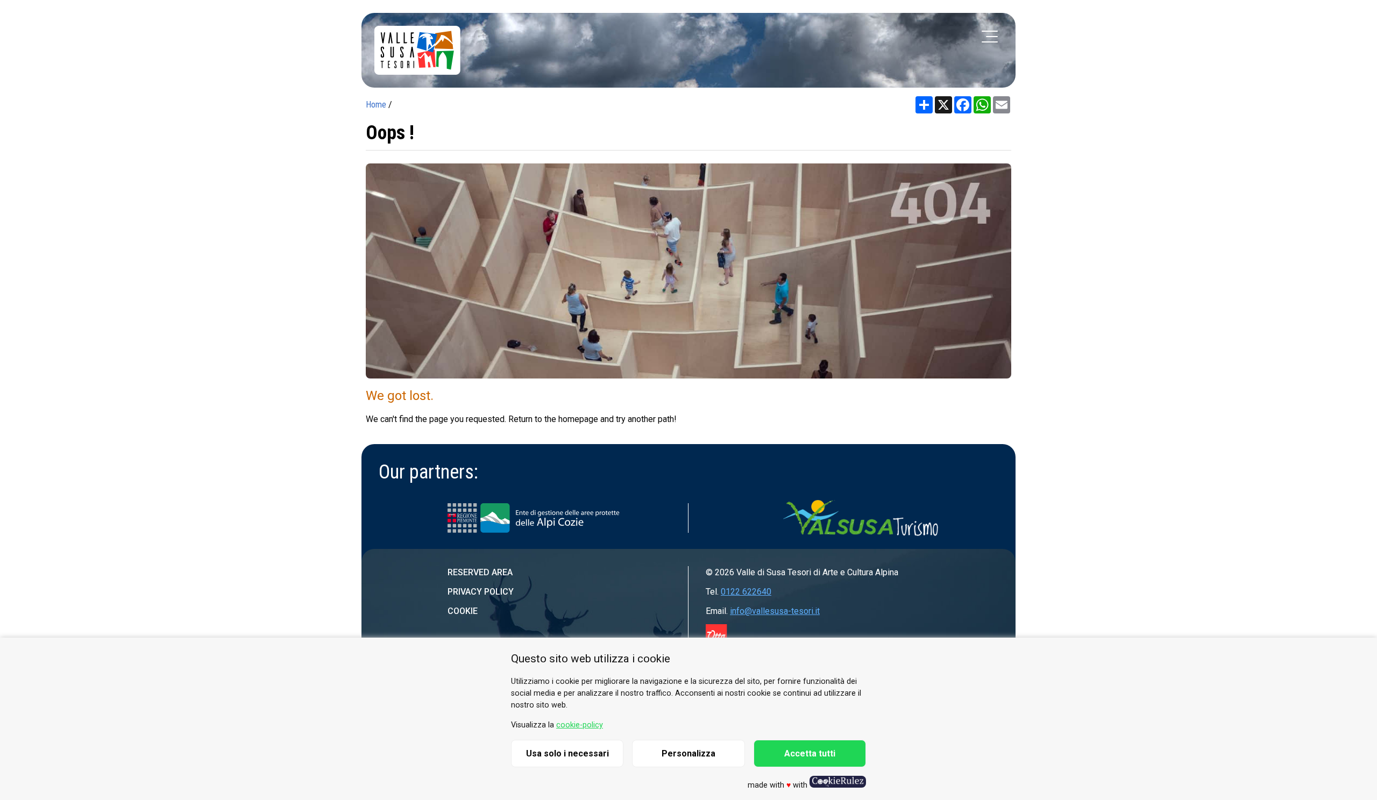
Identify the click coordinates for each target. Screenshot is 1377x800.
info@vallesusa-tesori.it (775, 611)
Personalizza (688, 753)
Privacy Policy (481, 592)
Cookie (463, 611)
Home (376, 104)
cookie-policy (579, 725)
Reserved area (480, 572)
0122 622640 (746, 592)
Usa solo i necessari (567, 753)
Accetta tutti (809, 753)
